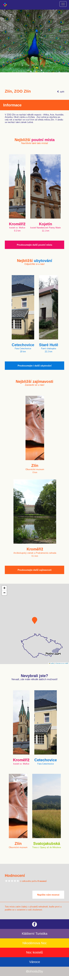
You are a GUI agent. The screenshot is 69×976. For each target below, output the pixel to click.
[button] (34, 620)
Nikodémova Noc (34, 943)
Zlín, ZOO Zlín (18, 91)
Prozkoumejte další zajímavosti (35, 570)
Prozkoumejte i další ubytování (35, 365)
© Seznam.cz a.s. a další (61, 663)
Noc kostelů (34, 952)
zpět (61, 91)
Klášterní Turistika (34, 933)
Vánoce (34, 962)
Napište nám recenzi (48, 894)
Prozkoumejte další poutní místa (34, 244)
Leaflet (52, 663)
